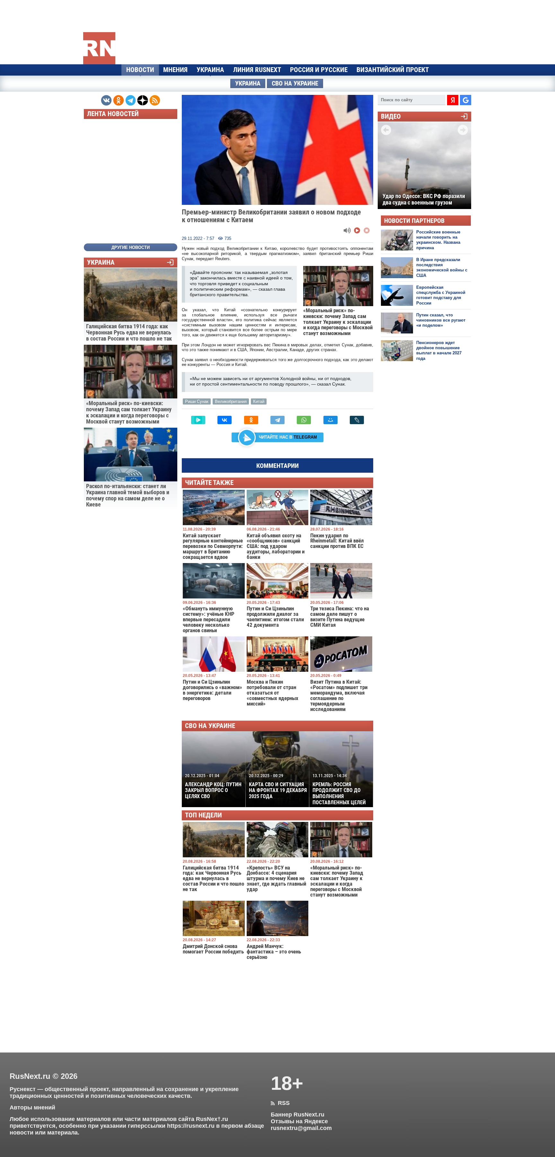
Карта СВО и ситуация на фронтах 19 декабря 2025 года (278, 786)
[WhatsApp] (304, 420)
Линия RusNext (257, 70)
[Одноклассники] (251, 420)
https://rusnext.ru (191, 1126)
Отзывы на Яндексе (299, 1121)
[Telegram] (277, 420)
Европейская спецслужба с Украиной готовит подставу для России (440, 295)
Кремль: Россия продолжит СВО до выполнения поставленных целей (339, 789)
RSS (280, 1103)
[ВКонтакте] (224, 420)
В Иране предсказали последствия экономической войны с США (441, 267)
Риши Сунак (196, 401)
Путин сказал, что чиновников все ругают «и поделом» (440, 320)
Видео (391, 116)
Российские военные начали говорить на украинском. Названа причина (438, 240)
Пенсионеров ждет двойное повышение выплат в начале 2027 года (439, 350)
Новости (140, 70)
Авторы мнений (32, 1107)
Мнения (175, 70)
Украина (210, 70)
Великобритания (231, 401)
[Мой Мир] (330, 420)
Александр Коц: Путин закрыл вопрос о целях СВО (213, 786)
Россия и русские (319, 70)
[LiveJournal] (357, 420)
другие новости (130, 247)
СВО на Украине (295, 83)
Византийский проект (393, 70)
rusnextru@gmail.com (301, 1128)
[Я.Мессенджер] (198, 420)
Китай (258, 401)
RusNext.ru (30, 1076)
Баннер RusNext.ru (297, 1114)
